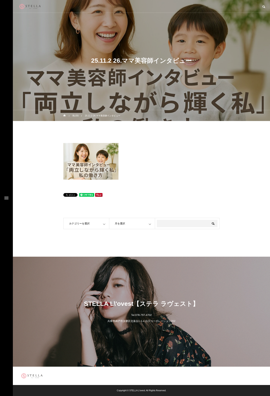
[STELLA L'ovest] (30, 6)
